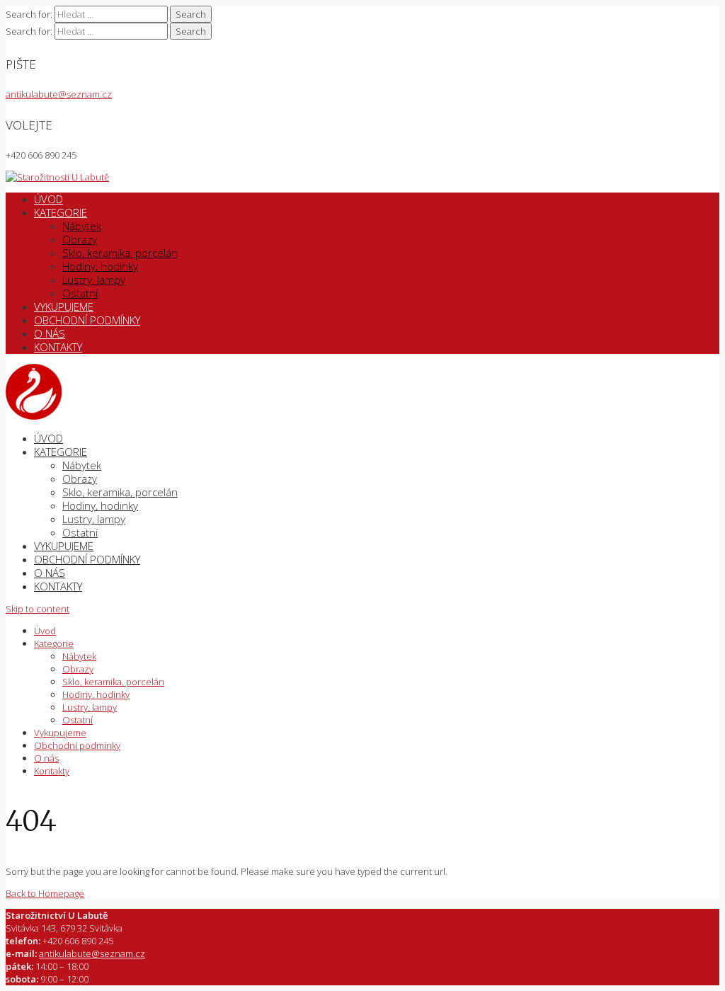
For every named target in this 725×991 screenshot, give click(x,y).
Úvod (48, 199)
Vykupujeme (63, 306)
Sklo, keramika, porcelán (120, 253)
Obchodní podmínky (87, 320)
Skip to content (37, 608)
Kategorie (60, 212)
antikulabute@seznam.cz (59, 94)
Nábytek (81, 226)
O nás (49, 333)
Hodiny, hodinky (100, 266)
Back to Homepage (45, 893)
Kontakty (58, 347)
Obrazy (79, 239)
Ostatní (80, 293)
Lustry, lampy (93, 280)
